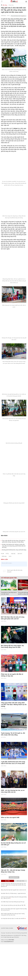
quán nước (20, 546)
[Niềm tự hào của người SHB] (14, 799)
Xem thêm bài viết (14, 870)
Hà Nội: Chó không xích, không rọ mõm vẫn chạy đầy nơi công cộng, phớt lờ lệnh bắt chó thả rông (13, 539)
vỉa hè (10, 549)
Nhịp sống (11, 5)
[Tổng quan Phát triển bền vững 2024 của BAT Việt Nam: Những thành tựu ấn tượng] (14, 685)
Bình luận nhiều (20, 874)
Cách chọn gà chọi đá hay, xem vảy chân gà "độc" (12, 898)
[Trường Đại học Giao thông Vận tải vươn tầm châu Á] (9, 578)
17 (10, 891)
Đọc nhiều (7, 874)
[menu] (1, 1)
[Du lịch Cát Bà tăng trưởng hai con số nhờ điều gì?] (14, 825)
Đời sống (5, 5)
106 (25, 911)
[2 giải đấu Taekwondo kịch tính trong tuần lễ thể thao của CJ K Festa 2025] (14, 744)
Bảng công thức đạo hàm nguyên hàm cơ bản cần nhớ (13, 883)
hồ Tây (7, 546)
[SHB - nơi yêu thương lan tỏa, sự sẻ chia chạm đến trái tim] (14, 772)
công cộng (13, 546)
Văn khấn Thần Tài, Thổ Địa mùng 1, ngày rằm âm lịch (13, 886)
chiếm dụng (4, 549)
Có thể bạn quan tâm (9, 571)
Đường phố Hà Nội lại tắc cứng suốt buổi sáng (14, 543)
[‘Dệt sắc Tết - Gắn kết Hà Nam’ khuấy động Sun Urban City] (14, 852)
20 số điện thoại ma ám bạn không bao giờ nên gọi (12, 895)
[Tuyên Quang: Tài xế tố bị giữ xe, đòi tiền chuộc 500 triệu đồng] (14, 715)
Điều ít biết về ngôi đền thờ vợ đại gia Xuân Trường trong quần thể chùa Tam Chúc (13, 907)
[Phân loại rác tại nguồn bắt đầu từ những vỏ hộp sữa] (14, 656)
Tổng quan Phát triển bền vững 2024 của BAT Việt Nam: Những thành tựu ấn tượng (14, 697)
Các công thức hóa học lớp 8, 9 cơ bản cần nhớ (11, 911)
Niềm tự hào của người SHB (10, 810)
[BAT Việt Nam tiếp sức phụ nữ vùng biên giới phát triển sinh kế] (14, 599)
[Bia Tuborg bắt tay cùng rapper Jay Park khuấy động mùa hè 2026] (14, 628)
